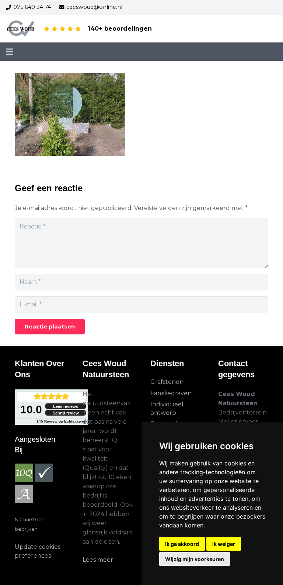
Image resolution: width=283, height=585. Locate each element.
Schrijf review (66, 413)
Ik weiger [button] (223, 544)
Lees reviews (65, 406)
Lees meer (98, 559)
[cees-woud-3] (21, 29)
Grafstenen (167, 381)
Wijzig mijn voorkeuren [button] (194, 559)
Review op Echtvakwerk (62, 421)
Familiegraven (171, 393)
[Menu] (9, 51)
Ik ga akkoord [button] (182, 544)
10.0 (31, 409)
